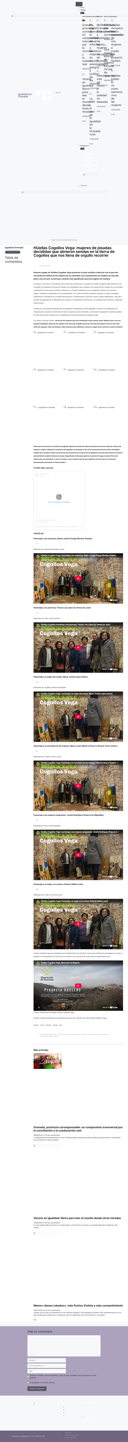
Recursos (108, 16)
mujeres (56, 1036)
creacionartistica (62, 1034)
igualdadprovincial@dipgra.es (21, 1436)
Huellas (114, 16)
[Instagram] (38, 92)
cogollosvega (53, 1034)
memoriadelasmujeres (46, 1036)
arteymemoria (44, 1034)
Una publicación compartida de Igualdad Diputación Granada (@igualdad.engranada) (60, 526)
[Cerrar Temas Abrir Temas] (82, 13)
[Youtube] (44, 98)
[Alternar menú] (79, 4)
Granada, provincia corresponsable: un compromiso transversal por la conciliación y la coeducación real (78, 1129)
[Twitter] (49, 92)
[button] (62, 96)
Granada (83, 1034)
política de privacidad (103, 1416)
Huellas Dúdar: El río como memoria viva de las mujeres (116, 90)
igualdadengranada (102, 1034)
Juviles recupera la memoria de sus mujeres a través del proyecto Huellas (117, 42)
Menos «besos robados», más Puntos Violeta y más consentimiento (78, 1305)
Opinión (100, 16)
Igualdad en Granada (25, 95)
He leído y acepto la (97, 1416)
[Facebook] (44, 92)
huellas (88, 1034)
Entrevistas (94, 16)
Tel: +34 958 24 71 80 (37, 1436)
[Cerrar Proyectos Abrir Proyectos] (82, 149)
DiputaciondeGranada (74, 1034)
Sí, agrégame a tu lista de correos (42, 1383)
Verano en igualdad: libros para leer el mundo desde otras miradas (77, 1218)
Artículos (86, 16)
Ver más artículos (12, 252)
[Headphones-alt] (49, 98)
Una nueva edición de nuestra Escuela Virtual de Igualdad (109, 62)
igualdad (93, 1034)
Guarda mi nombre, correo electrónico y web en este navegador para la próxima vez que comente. (63, 1376)
